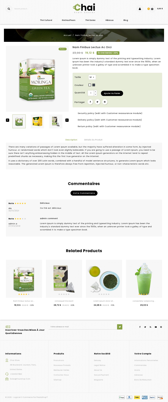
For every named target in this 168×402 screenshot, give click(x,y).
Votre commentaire (84, 193)
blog (126, 20)
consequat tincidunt (64, 301)
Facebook (140, 327)
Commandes (140, 365)
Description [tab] (71, 139)
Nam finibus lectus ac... (24, 301)
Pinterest (104, 101)
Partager (90, 101)
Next (160, 251)
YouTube (156, 327)
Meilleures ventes (61, 370)
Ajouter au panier (112, 93)
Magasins (98, 380)
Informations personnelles (146, 360)
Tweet (97, 101)
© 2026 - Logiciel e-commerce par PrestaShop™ (26, 397)
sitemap (57, 380)
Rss (151, 327)
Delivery (97, 360)
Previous (7, 251)
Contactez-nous (61, 375)
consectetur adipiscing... (144, 301)
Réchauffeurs (68, 20)
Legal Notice (99, 365)
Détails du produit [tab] (93, 139)
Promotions (59, 360)
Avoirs (137, 370)
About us (98, 370)
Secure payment (101, 375)
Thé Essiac (90, 20)
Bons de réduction (143, 380)
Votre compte (142, 353)
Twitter (145, 327)
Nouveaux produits (62, 365)
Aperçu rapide (28, 293)
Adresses (138, 375)
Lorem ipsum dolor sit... (103, 301)
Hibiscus (110, 20)
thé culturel (46, 20)
